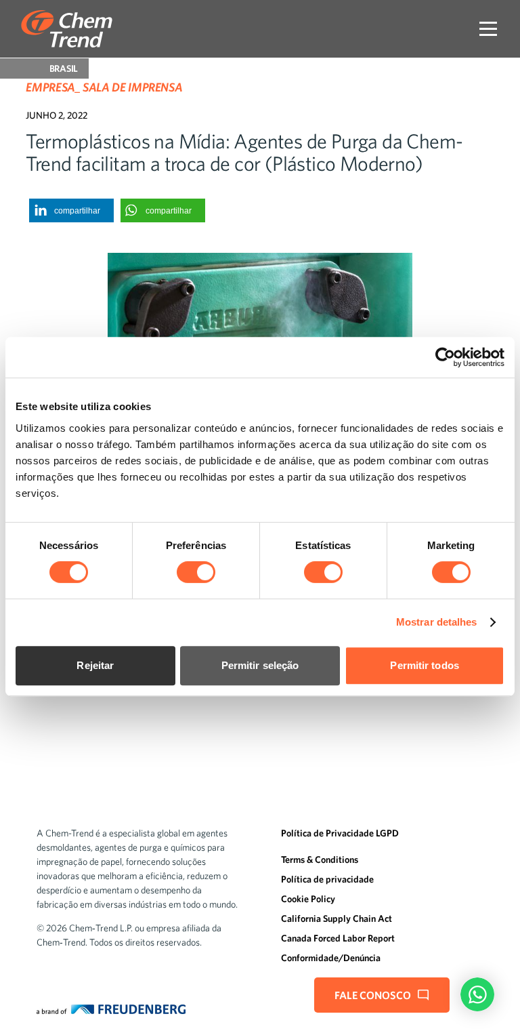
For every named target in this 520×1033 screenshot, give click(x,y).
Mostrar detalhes (436, 622)
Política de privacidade (327, 879)
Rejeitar (95, 665)
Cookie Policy (308, 899)
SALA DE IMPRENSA (132, 87)
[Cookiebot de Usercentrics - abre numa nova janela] (445, 357)
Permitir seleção (260, 665)
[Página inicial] (66, 28)
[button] (71, 210)
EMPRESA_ (53, 87)
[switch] (196, 572)
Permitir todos (424, 665)
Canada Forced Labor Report (338, 938)
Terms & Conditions (319, 859)
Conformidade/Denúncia (331, 958)
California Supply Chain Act (336, 918)
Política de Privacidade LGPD (340, 833)
